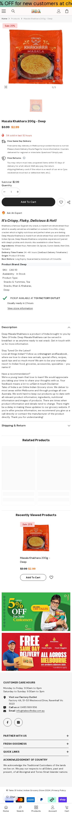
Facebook (61, 353)
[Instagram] (18, 722)
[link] (18, 494)
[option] (36, 56)
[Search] (13, 11)
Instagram (45, 353)
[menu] (4, 11)
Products (15, 18)
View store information (20, 308)
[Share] (67, 202)
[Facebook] (7, 722)
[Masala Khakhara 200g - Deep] (36, 537)
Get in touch (40, 383)
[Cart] (67, 11)
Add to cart (28, 202)
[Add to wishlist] (61, 202)
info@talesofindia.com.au (30, 710)
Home (4, 18)
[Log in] (59, 11)
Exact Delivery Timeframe (54, 252)
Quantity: (7, 185)
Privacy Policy (59, 790)
